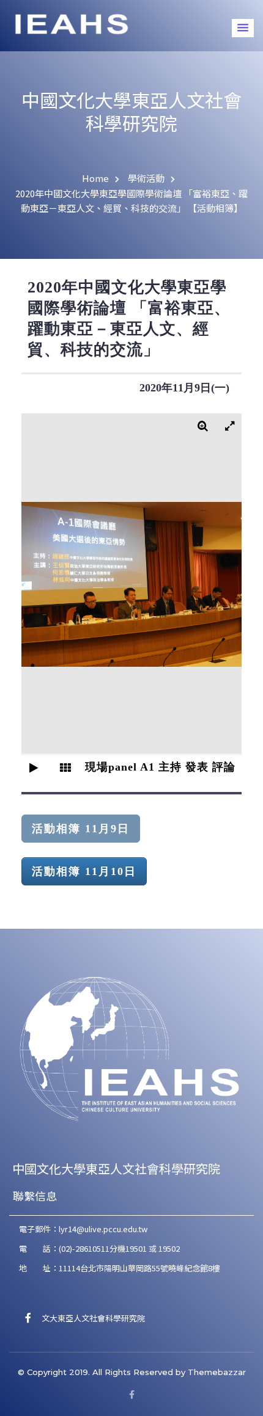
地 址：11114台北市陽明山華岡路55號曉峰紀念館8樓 (119, 1268)
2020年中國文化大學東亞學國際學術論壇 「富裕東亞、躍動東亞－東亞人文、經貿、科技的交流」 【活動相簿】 (131, 200)
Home (95, 178)
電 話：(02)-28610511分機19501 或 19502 (99, 1248)
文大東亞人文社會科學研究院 (89, 1318)
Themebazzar (217, 1372)
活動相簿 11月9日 (81, 828)
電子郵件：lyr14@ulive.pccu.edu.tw (83, 1229)
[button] (243, 28)
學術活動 (146, 178)
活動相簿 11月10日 (84, 871)
